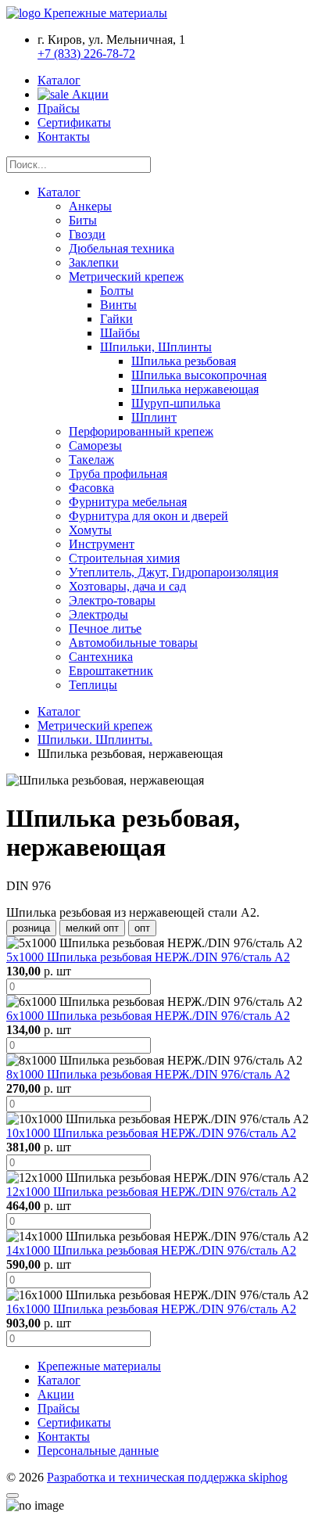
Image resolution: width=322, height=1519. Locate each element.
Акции (89, 94)
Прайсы (59, 108)
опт (142, 928)
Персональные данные (98, 1450)
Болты (117, 290)
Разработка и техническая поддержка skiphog (167, 1477)
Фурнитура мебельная (128, 501)
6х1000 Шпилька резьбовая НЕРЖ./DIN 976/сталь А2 (148, 1015)
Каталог (59, 80)
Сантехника (101, 656)
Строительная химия (124, 558)
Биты (83, 220)
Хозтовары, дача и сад (127, 586)
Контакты (64, 136)
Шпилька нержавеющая (195, 389)
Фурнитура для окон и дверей (148, 515)
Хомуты (90, 530)
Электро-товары (112, 600)
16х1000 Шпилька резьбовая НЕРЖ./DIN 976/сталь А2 (151, 1309)
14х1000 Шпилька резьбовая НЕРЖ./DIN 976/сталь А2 (151, 1250)
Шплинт (154, 417)
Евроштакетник (111, 670)
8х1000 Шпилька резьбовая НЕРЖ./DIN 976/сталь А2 (148, 1074)
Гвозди (87, 234)
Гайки (116, 318)
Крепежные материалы (99, 1366)
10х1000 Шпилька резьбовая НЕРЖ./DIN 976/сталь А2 (151, 1133)
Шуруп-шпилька (175, 403)
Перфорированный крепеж (141, 431)
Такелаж (91, 459)
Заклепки (94, 262)
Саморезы (95, 445)
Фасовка (91, 487)
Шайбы (120, 332)
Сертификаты (74, 122)
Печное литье (105, 628)
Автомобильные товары (133, 642)
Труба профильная (118, 473)
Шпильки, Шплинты (156, 347)
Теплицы (93, 684)
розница (31, 928)
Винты (118, 304)
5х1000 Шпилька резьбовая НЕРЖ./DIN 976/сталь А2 (148, 957)
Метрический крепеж (126, 276)
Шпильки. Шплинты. (95, 739)
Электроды (98, 614)
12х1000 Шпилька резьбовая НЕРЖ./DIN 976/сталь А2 (151, 1191)
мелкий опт (92, 928)
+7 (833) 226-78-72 (86, 53)
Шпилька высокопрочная (199, 375)
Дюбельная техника (121, 248)
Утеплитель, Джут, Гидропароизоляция (173, 572)
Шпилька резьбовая (183, 361)
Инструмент (101, 544)
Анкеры (90, 206)
